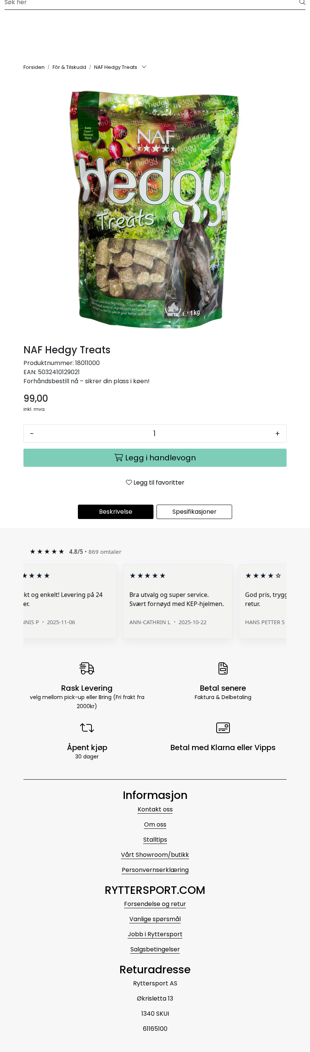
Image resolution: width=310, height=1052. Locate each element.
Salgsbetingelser (155, 949)
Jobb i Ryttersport (155, 934)
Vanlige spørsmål (155, 919)
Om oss (155, 824)
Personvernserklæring (155, 870)
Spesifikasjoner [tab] (194, 511)
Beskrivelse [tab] (115, 511)
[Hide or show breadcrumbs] (144, 67)
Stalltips (155, 839)
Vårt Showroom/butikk (155, 854)
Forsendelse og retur (155, 904)
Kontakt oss (155, 809)
